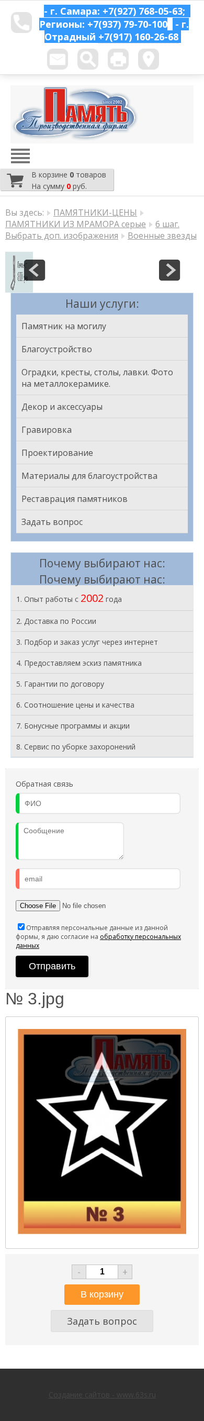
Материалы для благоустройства (89, 476)
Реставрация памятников (74, 499)
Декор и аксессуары (62, 406)
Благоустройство (56, 349)
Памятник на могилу (63, 326)
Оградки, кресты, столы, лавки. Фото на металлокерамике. (97, 377)
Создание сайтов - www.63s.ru (102, 1395)
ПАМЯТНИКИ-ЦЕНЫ (95, 212)
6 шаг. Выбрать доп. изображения (92, 229)
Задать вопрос (52, 522)
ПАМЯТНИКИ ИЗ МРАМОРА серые (75, 224)
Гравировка (46, 429)
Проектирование (57, 452)
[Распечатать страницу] (118, 59)
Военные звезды (162, 235)
